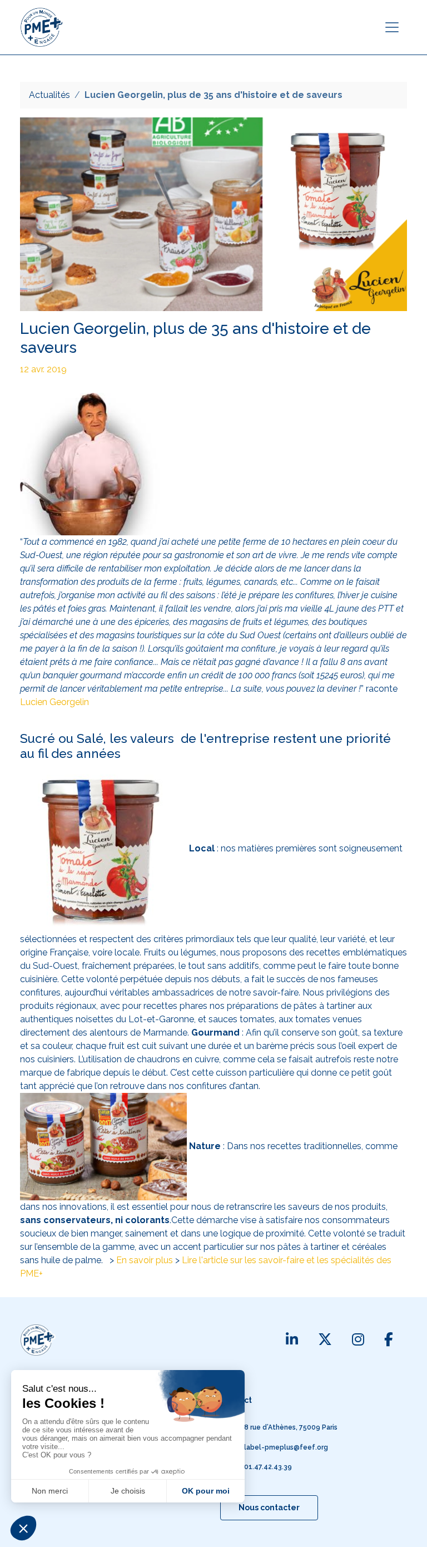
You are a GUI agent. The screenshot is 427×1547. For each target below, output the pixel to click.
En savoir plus (144, 1260)
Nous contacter (269, 1507)
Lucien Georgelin (54, 702)
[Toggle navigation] (392, 27)
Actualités (49, 95)
